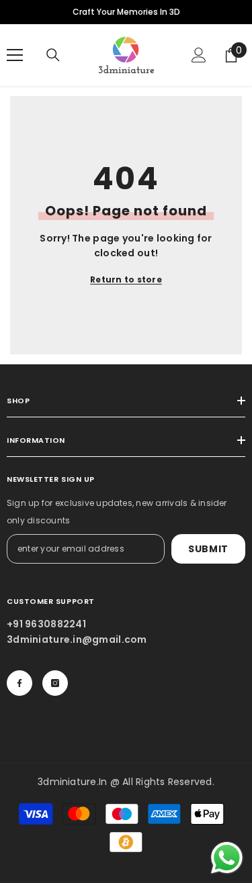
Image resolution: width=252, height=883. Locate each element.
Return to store (126, 279)
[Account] (199, 55)
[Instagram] (55, 683)
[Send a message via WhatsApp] (226, 857)
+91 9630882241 (46, 624)
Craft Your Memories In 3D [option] (126, 11)
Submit (208, 549)
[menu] (15, 55)
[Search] (53, 55)
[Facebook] (19, 683)
